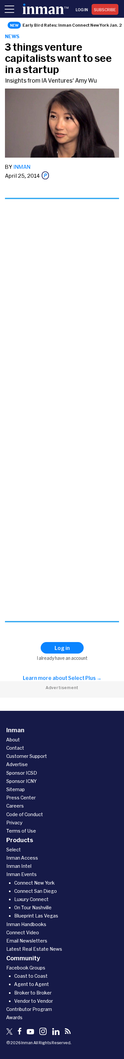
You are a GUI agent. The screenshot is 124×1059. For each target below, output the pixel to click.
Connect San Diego (35, 891)
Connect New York (34, 883)
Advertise (17, 764)
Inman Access (22, 858)
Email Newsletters (26, 940)
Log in (82, 9)
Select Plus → (85, 678)
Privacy (14, 822)
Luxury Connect (31, 899)
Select (13, 849)
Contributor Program (29, 1009)
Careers (15, 806)
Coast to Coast (31, 976)
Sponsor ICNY (21, 781)
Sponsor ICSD (21, 773)
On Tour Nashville (33, 907)
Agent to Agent (31, 984)
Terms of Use (21, 831)
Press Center (21, 797)
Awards (14, 1017)
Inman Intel (18, 866)
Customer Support (26, 756)
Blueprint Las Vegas (36, 915)
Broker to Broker (33, 992)
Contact (15, 748)
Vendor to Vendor (33, 1001)
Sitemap (15, 789)
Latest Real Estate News (34, 949)
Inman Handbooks (26, 924)
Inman (21, 167)
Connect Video (22, 932)
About (13, 739)
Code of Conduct (24, 814)
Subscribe (105, 9)
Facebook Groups (25, 967)
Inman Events (21, 874)
